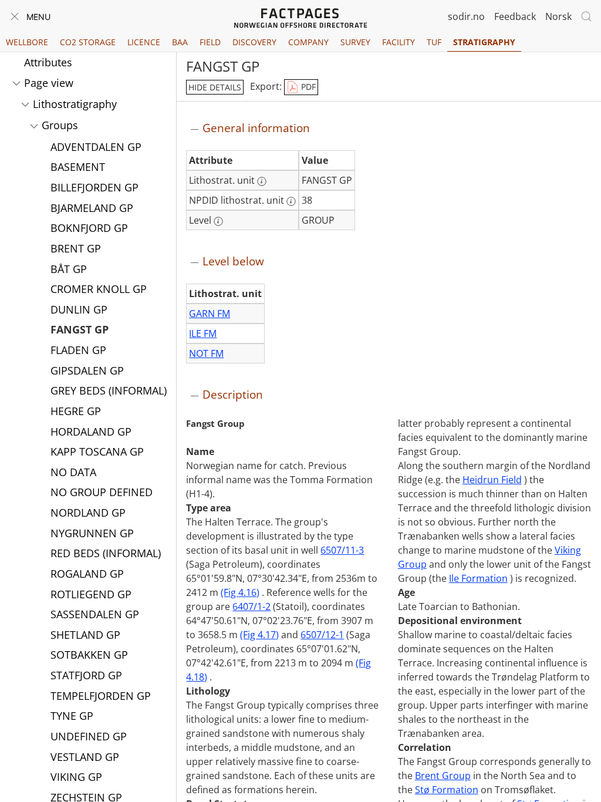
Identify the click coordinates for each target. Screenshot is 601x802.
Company (308, 42)
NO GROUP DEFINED (101, 492)
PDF (307, 86)
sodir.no (466, 16)
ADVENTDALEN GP (95, 147)
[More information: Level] (218, 221)
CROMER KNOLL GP (98, 289)
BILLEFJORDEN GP (94, 187)
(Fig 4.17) (259, 634)
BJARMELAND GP (91, 208)
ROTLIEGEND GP (90, 594)
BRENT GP (75, 248)
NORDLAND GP (88, 513)
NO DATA (73, 472)
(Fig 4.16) (240, 592)
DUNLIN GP (78, 309)
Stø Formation (446, 789)
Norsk (558, 16)
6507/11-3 (342, 550)
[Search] (586, 16)
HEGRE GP (75, 411)
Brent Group (443, 775)
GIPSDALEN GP (87, 370)
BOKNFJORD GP (89, 228)
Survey (355, 42)
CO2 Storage (88, 42)
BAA (180, 42)
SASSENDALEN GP (94, 614)
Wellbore (27, 42)
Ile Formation (478, 578)
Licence (143, 42)
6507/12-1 (322, 634)
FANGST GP (79, 329)
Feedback (515, 16)
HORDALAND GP (90, 431)
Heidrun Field (492, 479)
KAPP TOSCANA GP (97, 451)
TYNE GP (71, 716)
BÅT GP (68, 269)
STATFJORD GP (86, 675)
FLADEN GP (78, 350)
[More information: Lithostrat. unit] (261, 181)
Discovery (254, 42)
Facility (398, 42)
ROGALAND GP (87, 574)
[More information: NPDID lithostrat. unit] (291, 201)
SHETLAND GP (85, 635)
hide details (214, 87)
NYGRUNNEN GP (92, 533)
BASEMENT (77, 167)
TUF (434, 42)
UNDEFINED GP (88, 736)
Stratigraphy (484, 42)
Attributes (48, 62)
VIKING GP (76, 777)
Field (210, 42)
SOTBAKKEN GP (89, 655)
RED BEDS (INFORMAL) (105, 553)
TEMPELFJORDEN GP (100, 696)
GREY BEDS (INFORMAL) (108, 390)
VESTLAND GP (84, 757)
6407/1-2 (251, 606)
